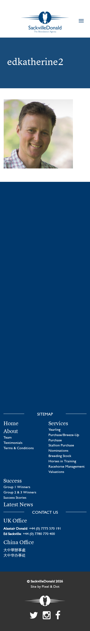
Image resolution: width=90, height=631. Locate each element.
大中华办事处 (14, 555)
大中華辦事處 (14, 550)
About (10, 431)
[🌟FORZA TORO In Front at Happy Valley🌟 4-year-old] (45, 382)
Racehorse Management (66, 467)
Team (7, 437)
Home (10, 423)
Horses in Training (62, 461)
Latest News (18, 504)
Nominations (58, 451)
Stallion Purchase (61, 445)
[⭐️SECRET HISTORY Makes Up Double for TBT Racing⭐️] (45, 224)
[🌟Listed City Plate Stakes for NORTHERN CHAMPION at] (45, 277)
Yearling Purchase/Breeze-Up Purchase (63, 435)
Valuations (56, 472)
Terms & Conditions (18, 448)
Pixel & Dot (51, 587)
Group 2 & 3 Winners (19, 492)
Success (12, 480)
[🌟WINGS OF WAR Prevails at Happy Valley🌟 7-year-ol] (45, 329)
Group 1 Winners (16, 487)
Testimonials (12, 443)
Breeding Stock (59, 456)
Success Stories (14, 498)
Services (58, 423)
